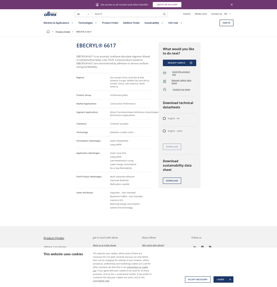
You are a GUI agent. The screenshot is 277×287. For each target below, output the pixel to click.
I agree (220, 279)
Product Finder (63, 31)
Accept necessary (197, 279)
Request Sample (176, 62)
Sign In (226, 23)
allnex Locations (55, 247)
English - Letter (175, 131)
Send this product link (181, 73)
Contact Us (216, 14)
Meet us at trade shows (104, 245)
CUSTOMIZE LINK (101, 280)
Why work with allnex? (153, 245)
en (225, 14)
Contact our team (181, 89)
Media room (201, 14)
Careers (187, 14)
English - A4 (173, 118)
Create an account (167, 4)
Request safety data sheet (181, 82)
